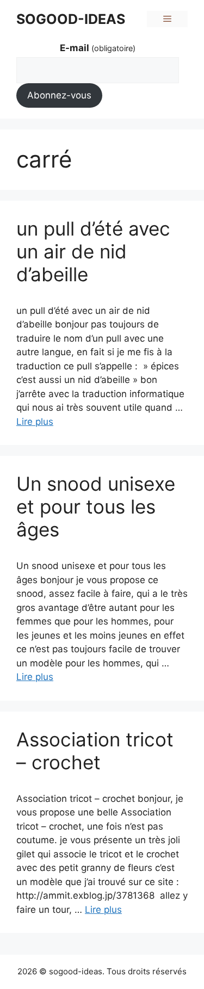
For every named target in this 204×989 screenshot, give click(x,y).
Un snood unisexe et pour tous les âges (95, 506)
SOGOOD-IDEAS (70, 19)
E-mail (97, 47)
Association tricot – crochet (95, 751)
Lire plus (34, 421)
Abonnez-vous (59, 95)
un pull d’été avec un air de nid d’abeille (93, 251)
